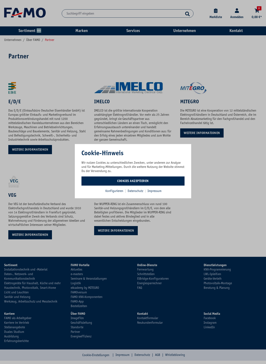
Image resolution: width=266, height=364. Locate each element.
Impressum (154, 191)
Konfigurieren (114, 191)
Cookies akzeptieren (133, 181)
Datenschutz (136, 191)
